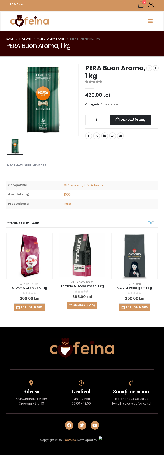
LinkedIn (104, 135)
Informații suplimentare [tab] (26, 165)
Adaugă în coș (133, 120)
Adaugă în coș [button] (31, 307)
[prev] (149, 68)
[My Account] (151, 4)
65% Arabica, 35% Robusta (83, 185)
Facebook (88, 135)
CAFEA (22, 284)
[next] (156, 68)
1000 (67, 194)
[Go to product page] (29, 256)
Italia (67, 204)
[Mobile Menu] (150, 21)
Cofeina (70, 440)
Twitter (96, 135)
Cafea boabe (109, 104)
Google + (112, 135)
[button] (149, 222)
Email (120, 135)
